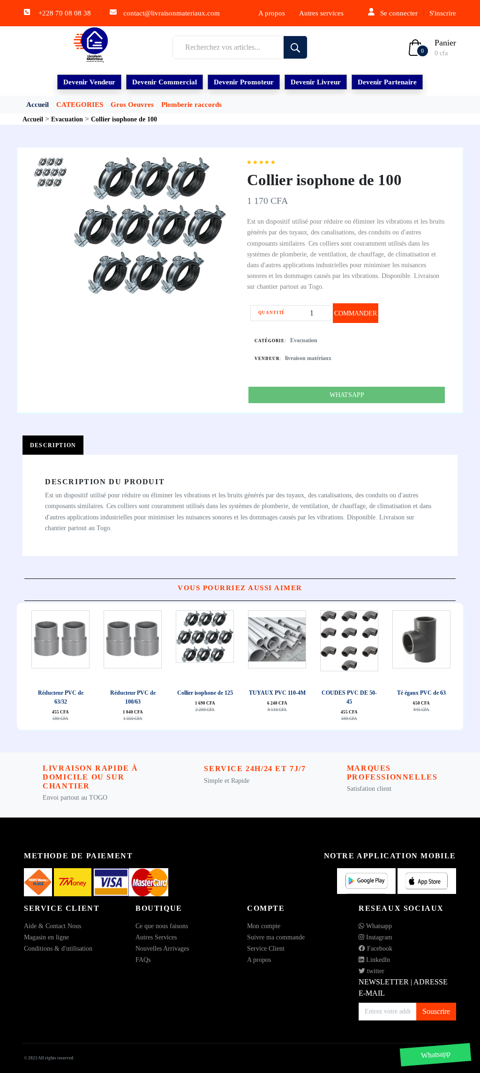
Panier (445, 42)
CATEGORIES (79, 104)
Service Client (266, 948)
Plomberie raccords (191, 104)
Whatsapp (378, 926)
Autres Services (156, 937)
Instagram (378, 937)
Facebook (378, 948)
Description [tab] (53, 445)
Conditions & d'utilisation (58, 948)
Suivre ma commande (276, 937)
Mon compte (263, 926)
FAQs (142, 959)
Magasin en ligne (46, 937)
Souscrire (436, 1011)
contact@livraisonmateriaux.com (171, 13)
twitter (374, 971)
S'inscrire (442, 13)
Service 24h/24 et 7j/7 (255, 769)
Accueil (37, 104)
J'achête (70, 648)
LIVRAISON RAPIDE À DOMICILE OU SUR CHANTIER (90, 777)
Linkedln (377, 959)
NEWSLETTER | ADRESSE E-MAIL (403, 987)
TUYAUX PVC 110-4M (277, 693)
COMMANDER (355, 313)
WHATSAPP (347, 394)
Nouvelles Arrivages (162, 948)
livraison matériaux (308, 358)
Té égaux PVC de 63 (421, 693)
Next (242, 666)
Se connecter (399, 13)
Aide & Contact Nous (52, 926)
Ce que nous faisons (161, 926)
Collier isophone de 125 (205, 693)
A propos (271, 13)
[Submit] (295, 47)
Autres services (321, 13)
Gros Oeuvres (132, 104)
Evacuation (303, 340)
